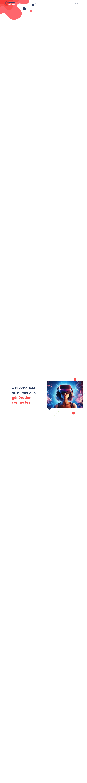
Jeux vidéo (56, 3)
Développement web (36, 3)
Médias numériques (47, 3)
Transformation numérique (23, 3)
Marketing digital (75, 3)
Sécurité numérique (64, 3)
